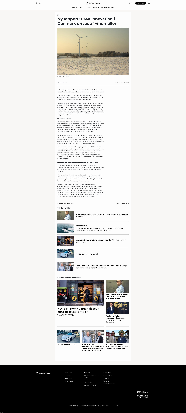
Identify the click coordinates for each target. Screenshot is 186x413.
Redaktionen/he (63, 82)
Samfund (96, 7)
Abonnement (68, 375)
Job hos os (106, 381)
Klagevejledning (88, 382)
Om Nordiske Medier (107, 7)
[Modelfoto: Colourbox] (93, 51)
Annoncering (68, 378)
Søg (40, 3)
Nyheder (75, 7)
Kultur (82, 7)
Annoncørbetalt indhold (90, 385)
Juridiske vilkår (88, 380)
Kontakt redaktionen (109, 375)
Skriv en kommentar (123, 203)
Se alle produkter (69, 381)
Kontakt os (106, 378)
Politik (89, 7)
